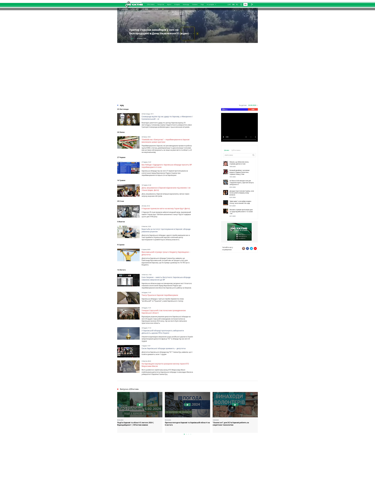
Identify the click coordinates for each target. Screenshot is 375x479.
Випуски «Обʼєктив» (129, 389)
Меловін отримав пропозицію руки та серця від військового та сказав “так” (241, 211)
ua (233, 4)
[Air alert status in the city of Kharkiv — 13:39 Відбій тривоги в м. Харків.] (163, 9)
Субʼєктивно (235, 150)
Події (202, 4)
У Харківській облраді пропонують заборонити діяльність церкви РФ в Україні (163, 331)
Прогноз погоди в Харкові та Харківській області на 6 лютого (187, 423)
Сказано (195, 4)
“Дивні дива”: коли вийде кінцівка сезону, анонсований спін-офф (240, 202)
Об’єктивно (150, 4)
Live (229, 4)
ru (237, 4)
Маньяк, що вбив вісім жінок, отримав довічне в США (239, 163)
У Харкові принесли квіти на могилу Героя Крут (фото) (166, 208)
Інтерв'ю (134, 38)
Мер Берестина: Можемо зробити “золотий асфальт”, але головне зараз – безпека (159, 31)
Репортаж (160, 4)
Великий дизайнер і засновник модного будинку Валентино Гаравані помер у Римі (239, 172)
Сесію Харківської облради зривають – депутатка (164, 348)
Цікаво (226, 150)
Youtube (255, 248)
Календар (186, 4)
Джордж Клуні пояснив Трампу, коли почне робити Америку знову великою (241, 193)
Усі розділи (210, 4)
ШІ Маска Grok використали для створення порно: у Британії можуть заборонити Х (241, 182)
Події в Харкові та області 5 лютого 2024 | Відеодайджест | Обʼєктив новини (135, 423)
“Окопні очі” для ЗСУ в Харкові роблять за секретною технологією (231, 423)
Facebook (247, 248)
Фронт (169, 4)
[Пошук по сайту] (241, 4)
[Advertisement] (187, 56)
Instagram (243, 248)
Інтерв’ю (177, 4)
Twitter (251, 248)
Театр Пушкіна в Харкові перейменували (160, 295)
